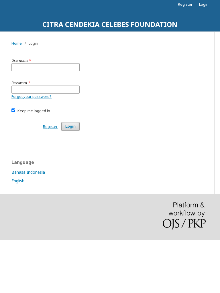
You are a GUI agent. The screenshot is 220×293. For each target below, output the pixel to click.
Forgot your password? (31, 96)
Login (204, 4)
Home (16, 43)
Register (185, 4)
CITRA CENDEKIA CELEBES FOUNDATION (110, 24)
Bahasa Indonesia (28, 172)
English (17, 180)
